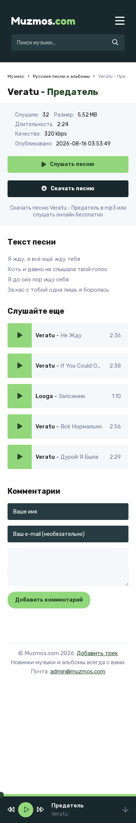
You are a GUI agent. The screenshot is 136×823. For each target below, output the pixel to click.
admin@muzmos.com (77, 671)
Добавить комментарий (49, 600)
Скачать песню (72, 188)
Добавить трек (97, 653)
